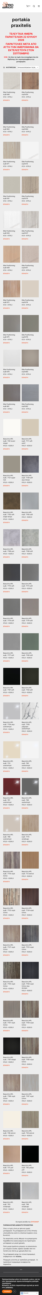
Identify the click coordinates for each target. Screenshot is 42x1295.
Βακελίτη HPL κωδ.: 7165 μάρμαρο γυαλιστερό (27, 725)
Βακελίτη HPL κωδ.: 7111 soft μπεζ (27, 441)
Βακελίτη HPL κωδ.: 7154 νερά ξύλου (9, 984)
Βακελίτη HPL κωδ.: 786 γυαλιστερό (27, 800)
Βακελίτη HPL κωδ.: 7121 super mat (9, 478)
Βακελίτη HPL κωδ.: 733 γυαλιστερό (8, 763)
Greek (25, 1293)
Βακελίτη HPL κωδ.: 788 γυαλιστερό (8, 837)
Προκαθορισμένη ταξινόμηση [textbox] (28, 67)
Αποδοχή (7, 1291)
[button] (28, 6)
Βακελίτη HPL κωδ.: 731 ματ (8, 1167)
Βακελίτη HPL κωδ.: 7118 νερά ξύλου (9, 874)
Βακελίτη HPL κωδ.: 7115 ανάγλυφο (27, 837)
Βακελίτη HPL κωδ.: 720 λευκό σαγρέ (9, 441)
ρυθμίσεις (9, 1287)
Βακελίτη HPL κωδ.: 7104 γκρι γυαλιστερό (9, 724)
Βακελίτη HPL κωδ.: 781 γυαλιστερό (8, 800)
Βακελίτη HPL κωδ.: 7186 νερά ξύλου (9, 1096)
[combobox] (28, 67)
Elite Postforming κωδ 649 (9, 267)
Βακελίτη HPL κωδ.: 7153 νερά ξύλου (28, 947)
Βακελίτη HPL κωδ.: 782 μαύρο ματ (28, 1168)
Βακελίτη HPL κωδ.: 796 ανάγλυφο (27, 1204)
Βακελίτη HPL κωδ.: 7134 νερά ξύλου (28, 910)
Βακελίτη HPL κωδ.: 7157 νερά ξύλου (9, 1023)
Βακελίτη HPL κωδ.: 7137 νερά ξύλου (9, 947)
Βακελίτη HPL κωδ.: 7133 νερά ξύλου (9, 910)
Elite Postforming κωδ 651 (28, 267)
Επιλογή (6, 100)
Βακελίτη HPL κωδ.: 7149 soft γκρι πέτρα (27, 478)
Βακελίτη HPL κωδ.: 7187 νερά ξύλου (27, 1096)
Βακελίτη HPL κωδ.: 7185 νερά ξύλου (28, 1059)
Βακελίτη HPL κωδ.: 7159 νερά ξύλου (28, 1023)
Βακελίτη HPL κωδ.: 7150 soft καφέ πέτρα (8, 514)
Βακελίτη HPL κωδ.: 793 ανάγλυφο (8, 1204)
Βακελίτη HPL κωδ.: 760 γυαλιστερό (27, 763)
